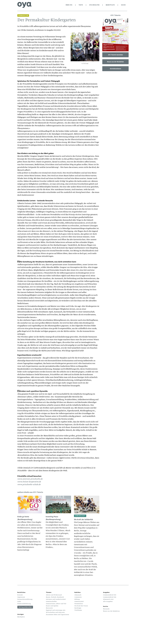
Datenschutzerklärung (24, 599)
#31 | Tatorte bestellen (115, 55)
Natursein (49, 608)
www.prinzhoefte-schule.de (29, 484)
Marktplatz (110, 5)
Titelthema (78, 610)
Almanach (77, 595)
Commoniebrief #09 (109, 595)
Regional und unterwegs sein (55, 610)
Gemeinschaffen (51, 601)
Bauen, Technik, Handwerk (55, 597)
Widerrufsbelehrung (24, 604)
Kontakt (20, 595)
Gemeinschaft (79, 601)
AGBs (19, 601)
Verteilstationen (115, 69)
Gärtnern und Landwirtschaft (56, 599)
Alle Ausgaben (108, 601)
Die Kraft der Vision (81, 606)
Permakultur (78, 604)
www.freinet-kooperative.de (29, 481)
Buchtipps (77, 608)
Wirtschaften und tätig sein (55, 612)
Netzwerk (106, 609)
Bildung (77, 599)
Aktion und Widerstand (54, 595)
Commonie (78, 597)
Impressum (21, 597)
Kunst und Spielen (52, 606)
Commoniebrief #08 (109, 597)
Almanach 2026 (108, 599)
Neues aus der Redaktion (115, 62)
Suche (123, 5)
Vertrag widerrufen (25, 607)
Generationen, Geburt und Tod (56, 604)
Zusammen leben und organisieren (57, 614)
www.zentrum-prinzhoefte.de (30, 479)
